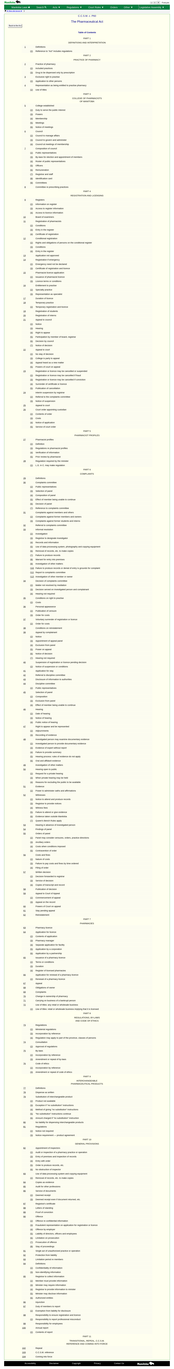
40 (24, 662)
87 (24, 1204)
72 (24, 1005)
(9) (31, 183)
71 (24, 1000)
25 (24, 405)
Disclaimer (54, 1363)
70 (24, 996)
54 (24, 829)
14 (24, 260)
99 (24, 1323)
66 (24, 975)
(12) (32, 577)
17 (24, 298)
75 (24, 1051)
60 (24, 906)
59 (24, 893)
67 (24, 983)
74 (24, 1042)
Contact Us (119, 1363)
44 (24, 683)
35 (24, 598)
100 (24, 1328)
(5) (31, 123)
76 (24, 1063)
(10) (32, 568)
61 (24, 910)
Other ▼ (128, 7)
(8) (31, 178)
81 (24, 1127)
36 (24, 606)
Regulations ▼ (74, 7)
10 (24, 217)
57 (24, 872)
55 (24, 833)
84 (24, 1182)
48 (24, 739)
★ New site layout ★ (14, 11)
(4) (31, 118)
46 (24, 709)
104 (24, 1356)
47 (24, 726)
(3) (31, 72)
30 (24, 482)
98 (24, 1315)
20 (24, 315)
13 (24, 255)
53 (24, 825)
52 (24, 795)
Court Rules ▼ (96, 7)
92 (24, 1255)
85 (24, 1186)
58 (24, 889)
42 (24, 675)
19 (24, 311)
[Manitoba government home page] (12, 3)
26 (24, 409)
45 (24, 692)
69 (24, 992)
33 (24, 529)
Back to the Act (15, 26)
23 (24, 371)
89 (24, 1212)
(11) (32, 572)
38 (24, 628)
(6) (31, 127)
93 (24, 1259)
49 (24, 765)
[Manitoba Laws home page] (5, 11)
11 (24, 221)
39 (24, 632)
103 (24, 1352)
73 (24, 1025)
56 (24, 855)
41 (24, 671)
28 (24, 461)
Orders (114, 7)
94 (24, 1263)
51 (24, 786)
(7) (31, 174)
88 (24, 1208)
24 (24, 392)
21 (24, 320)
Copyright (76, 1363)
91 (24, 1251)
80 (24, 1122)
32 (24, 525)
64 (24, 932)
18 (24, 302)
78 (24, 1092)
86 (24, 1191)
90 (24, 1216)
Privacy (97, 1363)
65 (24, 957)
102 (24, 1348)
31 (24, 512)
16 (24, 285)
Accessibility (30, 1363)
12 (24, 238)
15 (24, 273)
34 (24, 581)
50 (24, 769)
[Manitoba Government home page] (146, 1364)
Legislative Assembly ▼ (151, 7)
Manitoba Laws (19, 7)
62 (24, 915)
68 (24, 987)
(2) (31, 51)
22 (24, 350)
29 (24, 478)
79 (24, 1097)
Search (40, 7)
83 (24, 1174)
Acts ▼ (56, 7)
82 (24, 1148)
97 (24, 1306)
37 (24, 619)
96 (24, 1302)
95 (24, 1276)
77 (24, 1088)
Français (165, 3)
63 (24, 928)
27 (24, 439)
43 (24, 679)
